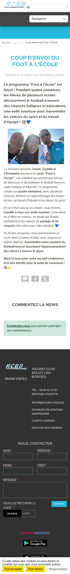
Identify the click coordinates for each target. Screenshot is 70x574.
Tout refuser (35, 569)
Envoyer (59, 503)
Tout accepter (13, 569)
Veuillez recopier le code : (19, 505)
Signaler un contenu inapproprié (47, 411)
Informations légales (48, 402)
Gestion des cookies (47, 427)
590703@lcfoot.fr (45, 394)
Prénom (45, 451)
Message (11, 480)
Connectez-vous (18, 326)
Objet (43, 465)
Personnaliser (58, 569)
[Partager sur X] (45, 279)
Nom (8, 451)
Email (9, 465)
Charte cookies (43, 420)
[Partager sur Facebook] (35, 279)
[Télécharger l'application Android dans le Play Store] (35, 543)
